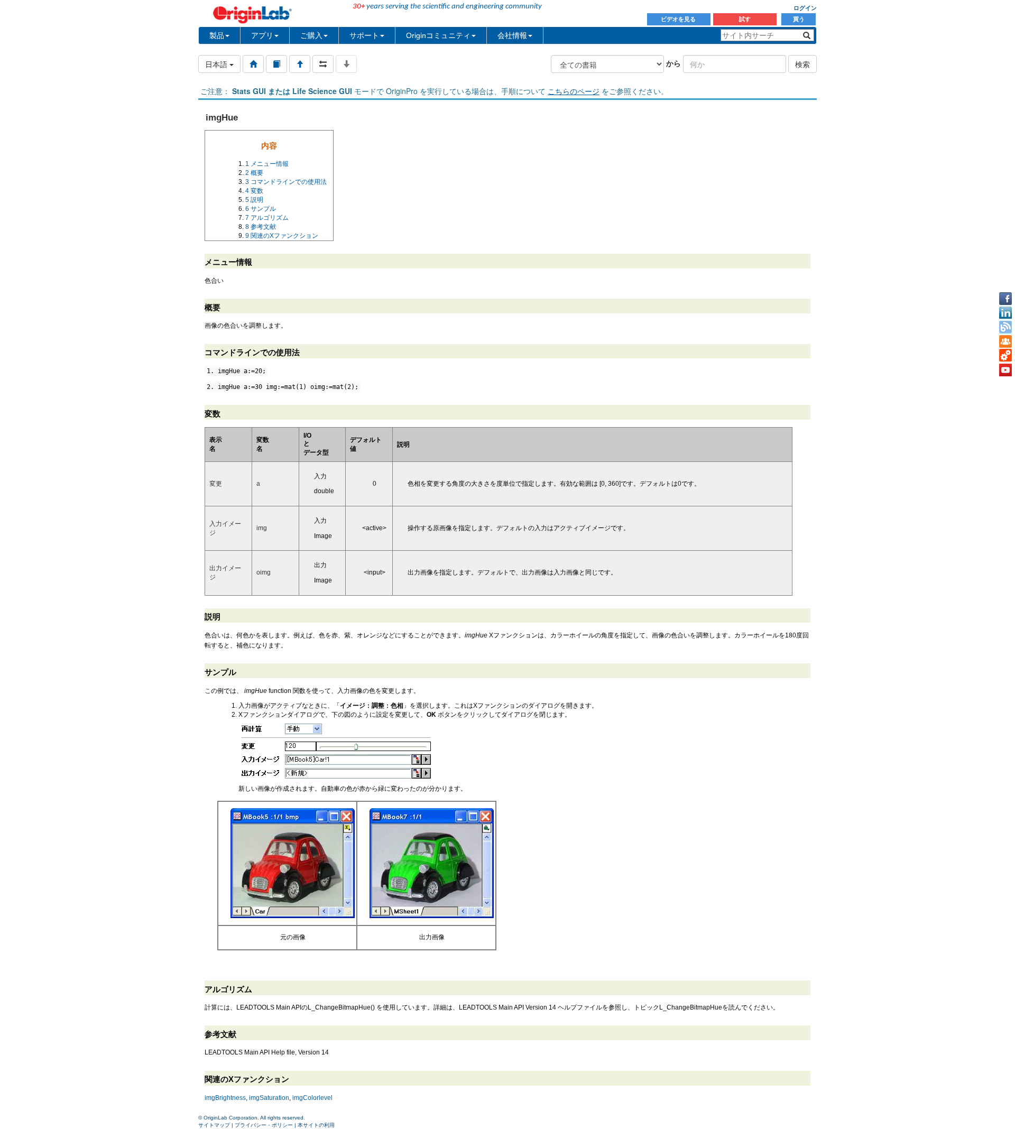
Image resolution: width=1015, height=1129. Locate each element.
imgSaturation (269, 1098)
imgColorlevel (312, 1098)
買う (799, 19)
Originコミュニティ (438, 35)
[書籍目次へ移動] (276, 64)
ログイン (805, 8)
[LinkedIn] (1005, 313)
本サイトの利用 (316, 1125)
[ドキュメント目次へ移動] (253, 64)
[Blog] (1005, 327)
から (673, 63)
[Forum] (1005, 341)
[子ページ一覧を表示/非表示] (346, 64)
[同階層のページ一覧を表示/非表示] (323, 64)
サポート (364, 35)
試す (745, 19)
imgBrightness (225, 1098)
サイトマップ (214, 1125)
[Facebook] (1005, 299)
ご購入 (311, 35)
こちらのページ (573, 91)
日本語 (217, 64)
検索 (802, 64)
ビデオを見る (679, 19)
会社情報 (512, 35)
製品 (216, 35)
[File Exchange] (1005, 356)
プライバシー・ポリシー (264, 1125)
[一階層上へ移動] (299, 64)
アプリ (262, 35)
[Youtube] (1005, 370)
